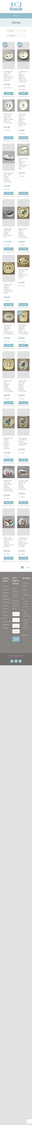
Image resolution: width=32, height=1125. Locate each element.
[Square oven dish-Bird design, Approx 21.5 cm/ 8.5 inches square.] (9, 268)
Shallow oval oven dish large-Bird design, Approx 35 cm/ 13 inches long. (8, 329)
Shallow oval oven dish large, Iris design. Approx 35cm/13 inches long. (23, 386)
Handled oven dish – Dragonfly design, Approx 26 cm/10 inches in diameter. (23, 77)
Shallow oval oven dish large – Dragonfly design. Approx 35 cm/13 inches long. (23, 120)
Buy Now (8, 138)
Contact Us (5, 602)
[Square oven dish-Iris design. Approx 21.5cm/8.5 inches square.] (23, 212)
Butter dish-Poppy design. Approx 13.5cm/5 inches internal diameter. (8, 542)
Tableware (5, 593)
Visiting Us (5, 599)
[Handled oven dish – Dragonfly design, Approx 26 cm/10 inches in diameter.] (23, 55)
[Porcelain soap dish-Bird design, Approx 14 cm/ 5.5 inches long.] (23, 261)
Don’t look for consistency (26, 613)
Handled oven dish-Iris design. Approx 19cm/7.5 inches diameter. (8, 443)
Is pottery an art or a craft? (26, 603)
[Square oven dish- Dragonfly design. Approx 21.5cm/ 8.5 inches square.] (9, 364)
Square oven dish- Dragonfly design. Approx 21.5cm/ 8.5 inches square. (8, 386)
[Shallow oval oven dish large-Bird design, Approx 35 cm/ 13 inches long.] (9, 317)
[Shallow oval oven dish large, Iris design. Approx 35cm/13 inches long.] (23, 364)
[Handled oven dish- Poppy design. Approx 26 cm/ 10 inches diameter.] (23, 521)
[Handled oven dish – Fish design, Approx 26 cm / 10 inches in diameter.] (9, 55)
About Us (5, 586)
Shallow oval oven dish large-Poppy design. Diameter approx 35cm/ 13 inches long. (8, 486)
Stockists (5, 628)
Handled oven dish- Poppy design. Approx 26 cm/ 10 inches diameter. (23, 542)
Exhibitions (5, 625)
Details (8, 93)
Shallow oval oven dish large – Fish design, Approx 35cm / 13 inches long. (9, 118)
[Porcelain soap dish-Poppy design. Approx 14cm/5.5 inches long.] (23, 472)
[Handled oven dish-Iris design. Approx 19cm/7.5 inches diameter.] (9, 422)
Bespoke (5, 596)
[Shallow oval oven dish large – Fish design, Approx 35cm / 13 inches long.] (9, 105)
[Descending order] (24, 30)
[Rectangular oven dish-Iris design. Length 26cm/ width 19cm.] (23, 422)
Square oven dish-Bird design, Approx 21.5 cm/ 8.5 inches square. (8, 289)
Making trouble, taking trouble (25, 624)
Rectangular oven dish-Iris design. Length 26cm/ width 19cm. (23, 441)
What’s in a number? (26, 592)
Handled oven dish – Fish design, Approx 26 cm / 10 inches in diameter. (8, 76)
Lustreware (6, 589)
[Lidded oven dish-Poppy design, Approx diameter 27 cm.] (9, 212)
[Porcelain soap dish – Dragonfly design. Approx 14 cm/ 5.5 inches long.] (23, 150)
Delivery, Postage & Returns (5, 608)
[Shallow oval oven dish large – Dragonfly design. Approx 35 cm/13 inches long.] (23, 105)
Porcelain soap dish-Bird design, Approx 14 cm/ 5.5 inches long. (23, 274)
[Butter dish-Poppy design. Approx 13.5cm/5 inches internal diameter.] (9, 521)
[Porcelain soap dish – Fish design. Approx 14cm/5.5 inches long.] (9, 157)
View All (24, 635)
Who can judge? (26, 584)
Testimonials (6, 621)
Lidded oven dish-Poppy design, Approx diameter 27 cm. (8, 233)
